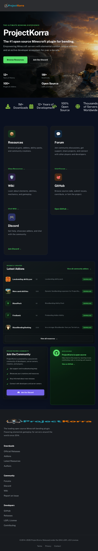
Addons (7, 456)
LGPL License (10, 520)
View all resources (49, 339)
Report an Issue (11, 495)
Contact (57, 546)
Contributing (10, 525)
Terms (39, 546)
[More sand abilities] (8, 291)
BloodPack (17, 303)
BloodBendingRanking (22, 327)
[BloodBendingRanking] (8, 327)
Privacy (48, 546)
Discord (7, 486)
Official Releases (12, 451)
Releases (8, 515)
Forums (7, 481)
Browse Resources (15, 60)
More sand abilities (20, 291)
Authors (7, 466)
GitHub (7, 511)
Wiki (6, 491)
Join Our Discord (40, 60)
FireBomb (17, 315)
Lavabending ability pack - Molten (26, 279)
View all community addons (79, 269)
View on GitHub (68, 364)
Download (87, 279)
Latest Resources (12, 461)
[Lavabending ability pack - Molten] (8, 279)
